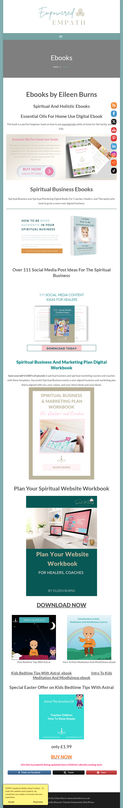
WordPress (88, 802)
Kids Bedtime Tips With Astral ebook (41, 673)
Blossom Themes (62, 802)
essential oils (68, 124)
